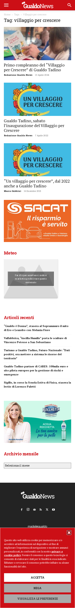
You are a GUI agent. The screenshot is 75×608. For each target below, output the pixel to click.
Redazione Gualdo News (18, 74)
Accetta (37, 577)
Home (7, 14)
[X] (47, 509)
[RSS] (41, 509)
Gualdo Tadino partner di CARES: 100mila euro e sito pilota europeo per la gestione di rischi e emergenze (36, 370)
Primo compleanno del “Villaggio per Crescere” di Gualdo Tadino (34, 67)
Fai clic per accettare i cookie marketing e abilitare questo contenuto (31, 279)
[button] (69, 533)
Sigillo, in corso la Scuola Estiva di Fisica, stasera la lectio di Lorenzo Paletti (37, 384)
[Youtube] (53, 509)
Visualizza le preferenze (37, 599)
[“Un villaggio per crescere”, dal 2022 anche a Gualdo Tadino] (37, 159)
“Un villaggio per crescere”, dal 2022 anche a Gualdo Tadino (37, 183)
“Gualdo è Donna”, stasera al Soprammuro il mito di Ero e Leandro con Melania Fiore (36, 328)
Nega (37, 588)
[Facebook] (22, 509)
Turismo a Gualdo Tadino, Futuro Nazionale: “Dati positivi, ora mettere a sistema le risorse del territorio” (37, 354)
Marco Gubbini (12, 191)
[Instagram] (28, 509)
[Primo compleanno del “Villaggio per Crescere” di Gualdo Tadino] (37, 43)
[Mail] (34, 509)
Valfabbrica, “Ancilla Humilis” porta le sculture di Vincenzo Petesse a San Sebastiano (35, 340)
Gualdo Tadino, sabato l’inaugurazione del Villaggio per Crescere (34, 125)
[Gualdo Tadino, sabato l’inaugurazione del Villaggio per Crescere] (37, 99)
